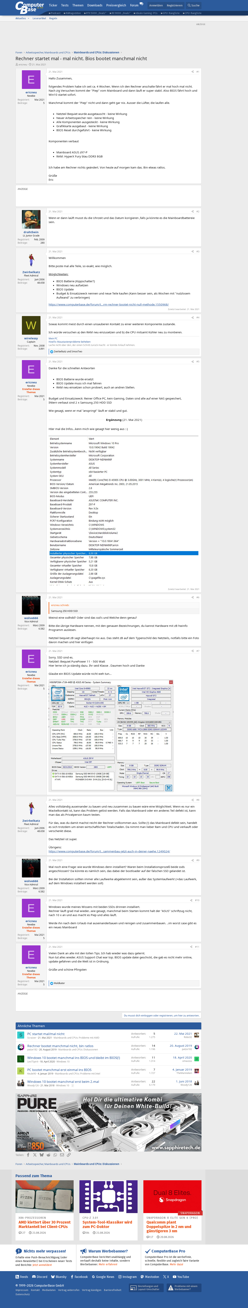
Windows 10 (63, 1061)
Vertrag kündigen (91, 1290)
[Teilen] (192, 72)
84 (87, 1232)
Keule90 (31, 1073)
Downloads (94, 5)
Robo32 (188, 1037)
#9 (197, 860)
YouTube (183, 1277)
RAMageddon (73, 13)
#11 (197, 946)
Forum (134, 5)
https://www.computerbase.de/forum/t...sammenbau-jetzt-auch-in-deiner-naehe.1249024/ (109, 851)
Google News (105, 1277)
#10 (197, 900)
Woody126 (33, 1085)
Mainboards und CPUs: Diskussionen (78, 1049)
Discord (42, 1277)
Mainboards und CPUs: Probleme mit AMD (76, 1037)
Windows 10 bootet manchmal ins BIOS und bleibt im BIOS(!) (73, 1057)
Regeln (53, 18)
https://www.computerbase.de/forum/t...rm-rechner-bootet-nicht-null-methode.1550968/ (109, 304)
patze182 (32, 1049)
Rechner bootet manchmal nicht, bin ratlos (60, 1046)
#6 (197, 597)
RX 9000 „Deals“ (121, 13)
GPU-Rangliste (171, 13)
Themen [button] (78, 5)
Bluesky (61, 1277)
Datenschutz (23, 1294)
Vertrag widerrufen (68, 1290)
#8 (197, 800)
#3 (197, 251)
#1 (197, 71)
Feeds (24, 1277)
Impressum (22, 1290)
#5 (197, 361)
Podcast (55, 13)
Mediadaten (49, 1290)
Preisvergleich (116, 5)
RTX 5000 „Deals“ (96, 13)
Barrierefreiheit (112, 1290)
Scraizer (31, 1037)
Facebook (81, 1277)
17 (151, 1237)
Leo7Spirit (32, 1061)
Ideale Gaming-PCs (147, 13)
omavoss (187, 1061)
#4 (197, 317)
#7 (197, 651)
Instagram (129, 1277)
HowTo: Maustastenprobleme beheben (69, 341)
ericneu (23, 64)
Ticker (53, 5)
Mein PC (53, 338)
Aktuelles (21, 18)
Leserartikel (39, 18)
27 (23, 1232)
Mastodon (152, 1277)
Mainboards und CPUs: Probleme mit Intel (77, 1073)
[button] (28, 18)
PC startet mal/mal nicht (46, 1034)
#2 (197, 211)
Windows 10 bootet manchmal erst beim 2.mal (63, 1081)
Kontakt (35, 1290)
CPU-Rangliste (193, 13)
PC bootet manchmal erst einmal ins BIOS (59, 1069)
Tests (65, 5)
